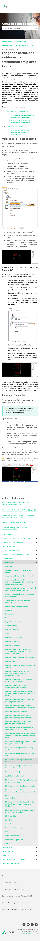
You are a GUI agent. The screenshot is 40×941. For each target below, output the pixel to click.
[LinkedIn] (36, 924)
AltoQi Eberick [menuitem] (8, 558)
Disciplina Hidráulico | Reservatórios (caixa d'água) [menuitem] (20, 666)
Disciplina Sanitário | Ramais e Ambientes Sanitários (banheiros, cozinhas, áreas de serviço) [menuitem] (20, 736)
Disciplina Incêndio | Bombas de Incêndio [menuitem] (20, 786)
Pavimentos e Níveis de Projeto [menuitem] (16, 606)
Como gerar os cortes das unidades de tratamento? (21, 121)
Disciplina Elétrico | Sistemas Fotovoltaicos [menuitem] (20, 657)
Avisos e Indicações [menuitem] (12, 626)
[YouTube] (28, 924)
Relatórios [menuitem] (9, 820)
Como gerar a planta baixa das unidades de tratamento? (22, 116)
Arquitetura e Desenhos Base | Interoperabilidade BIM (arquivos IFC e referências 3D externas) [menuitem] (19, 582)
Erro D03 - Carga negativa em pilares (14, 522)
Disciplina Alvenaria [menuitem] (12, 641)
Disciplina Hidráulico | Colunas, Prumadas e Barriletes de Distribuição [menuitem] (20, 680)
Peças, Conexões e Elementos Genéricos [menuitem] (20, 622)
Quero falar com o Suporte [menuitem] (13, 542)
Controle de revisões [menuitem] (12, 836)
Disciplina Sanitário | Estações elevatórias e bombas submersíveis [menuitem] (21, 767)
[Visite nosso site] (32, 924)
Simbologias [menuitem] (9, 614)
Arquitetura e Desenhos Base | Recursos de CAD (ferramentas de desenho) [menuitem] (21, 589)
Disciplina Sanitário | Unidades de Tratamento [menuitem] (18, 761)
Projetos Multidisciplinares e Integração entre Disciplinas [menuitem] (19, 595)
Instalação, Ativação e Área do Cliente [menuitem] (17, 538)
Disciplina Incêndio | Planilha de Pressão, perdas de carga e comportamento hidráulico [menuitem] (19, 804)
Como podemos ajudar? (18, 24)
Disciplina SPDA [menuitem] (10, 816)
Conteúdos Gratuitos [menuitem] (9, 882)
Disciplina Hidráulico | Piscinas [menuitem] (16, 712)
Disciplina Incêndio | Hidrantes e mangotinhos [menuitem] (16, 797)
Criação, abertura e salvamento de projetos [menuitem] (18, 571)
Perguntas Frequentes (15, 126)
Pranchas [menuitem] (8, 832)
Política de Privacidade (29, 933)
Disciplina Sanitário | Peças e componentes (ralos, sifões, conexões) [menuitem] (21, 743)
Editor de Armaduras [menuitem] (10, 851)
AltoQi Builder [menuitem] (8, 562)
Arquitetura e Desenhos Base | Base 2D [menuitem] (19, 576)
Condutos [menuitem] (8, 618)
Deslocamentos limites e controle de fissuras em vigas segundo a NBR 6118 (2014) (18, 516)
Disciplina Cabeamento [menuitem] (13, 637)
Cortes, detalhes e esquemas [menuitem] (16, 828)
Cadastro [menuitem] (8, 610)
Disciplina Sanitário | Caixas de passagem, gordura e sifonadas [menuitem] (20, 749)
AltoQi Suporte (7, 41)
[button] (36, 539)
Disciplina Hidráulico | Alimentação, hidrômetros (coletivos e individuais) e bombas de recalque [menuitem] (19, 673)
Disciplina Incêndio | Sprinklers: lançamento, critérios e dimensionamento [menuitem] (20, 791)
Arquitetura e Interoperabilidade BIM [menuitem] (16, 554)
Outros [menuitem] (7, 844)
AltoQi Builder (21, 41)
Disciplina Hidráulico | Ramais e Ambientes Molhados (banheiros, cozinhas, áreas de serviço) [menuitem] (20, 693)
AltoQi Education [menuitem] (9, 546)
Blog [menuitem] (3, 875)
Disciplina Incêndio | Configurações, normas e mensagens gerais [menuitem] (21, 781)
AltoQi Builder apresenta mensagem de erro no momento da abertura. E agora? (17, 503)
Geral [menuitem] (7, 634)
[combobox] (18, 28)
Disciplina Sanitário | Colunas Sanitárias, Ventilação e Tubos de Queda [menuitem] (19, 729)
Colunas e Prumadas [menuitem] (12, 630)
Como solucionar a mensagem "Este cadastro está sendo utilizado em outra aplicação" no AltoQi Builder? (19, 510)
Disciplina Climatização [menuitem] (13, 645)
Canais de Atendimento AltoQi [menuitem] (13, 889)
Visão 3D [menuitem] (8, 824)
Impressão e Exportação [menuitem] (14, 840)
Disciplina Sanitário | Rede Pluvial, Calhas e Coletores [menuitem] (20, 755)
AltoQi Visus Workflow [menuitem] (11, 863)
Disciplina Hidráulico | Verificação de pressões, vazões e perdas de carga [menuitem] (18, 717)
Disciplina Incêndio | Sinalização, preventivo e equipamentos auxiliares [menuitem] (21, 811)
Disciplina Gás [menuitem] (10, 661)
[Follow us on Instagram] (24, 924)
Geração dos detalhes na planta (18, 111)
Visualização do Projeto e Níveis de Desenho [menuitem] (17, 601)
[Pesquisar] (36, 28)
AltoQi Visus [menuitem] (7, 848)
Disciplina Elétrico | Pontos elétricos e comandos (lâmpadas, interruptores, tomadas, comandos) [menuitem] (18, 651)
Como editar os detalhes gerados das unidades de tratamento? (20, 132)
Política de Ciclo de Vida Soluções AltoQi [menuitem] (16, 910)
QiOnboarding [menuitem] (8, 534)
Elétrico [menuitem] (6, 855)
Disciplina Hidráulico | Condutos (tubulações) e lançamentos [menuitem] (16, 686)
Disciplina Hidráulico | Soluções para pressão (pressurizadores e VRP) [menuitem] (18, 723)
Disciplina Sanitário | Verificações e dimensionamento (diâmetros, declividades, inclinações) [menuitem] (17, 774)
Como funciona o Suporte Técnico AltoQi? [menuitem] (17, 896)
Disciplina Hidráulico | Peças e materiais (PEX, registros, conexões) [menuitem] (19, 701)
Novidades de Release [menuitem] (11, 550)
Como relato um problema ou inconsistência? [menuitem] (18, 903)
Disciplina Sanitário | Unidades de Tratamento (18, 45)
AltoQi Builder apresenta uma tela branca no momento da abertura (16, 528)
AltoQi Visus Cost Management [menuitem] (14, 859)
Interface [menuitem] (8, 566)
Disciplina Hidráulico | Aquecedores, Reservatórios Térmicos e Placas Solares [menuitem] (20, 707)
